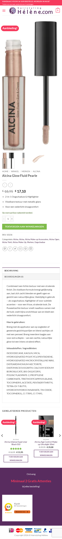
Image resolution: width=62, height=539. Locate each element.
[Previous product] (10, 185)
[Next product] (4, 185)
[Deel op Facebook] (10, 248)
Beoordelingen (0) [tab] (13, 277)
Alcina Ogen (54, 239)
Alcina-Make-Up (19, 242)
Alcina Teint (7, 242)
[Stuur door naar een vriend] (20, 248)
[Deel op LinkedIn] (30, 248)
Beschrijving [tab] (11, 271)
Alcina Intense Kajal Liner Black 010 (15, 443)
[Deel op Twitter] (15, 248)
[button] (4, 10)
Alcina (36, 171)
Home (5, 171)
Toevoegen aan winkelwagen (24, 226)
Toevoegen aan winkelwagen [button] (16, 458)
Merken (26, 171)
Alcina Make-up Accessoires (36, 239)
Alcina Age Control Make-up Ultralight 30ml (46, 443)
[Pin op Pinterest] (25, 248)
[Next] (55, 86)
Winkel (15, 171)
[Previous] (7, 86)
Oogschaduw (39, 242)
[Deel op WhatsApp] (4, 248)
